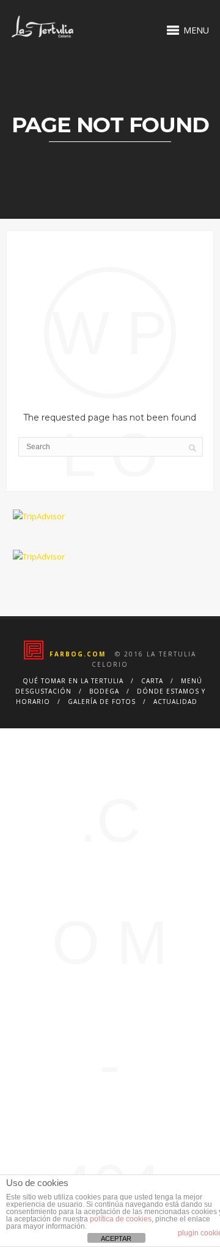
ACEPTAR (116, 1238)
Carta (152, 681)
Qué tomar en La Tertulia (73, 681)
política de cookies (121, 1219)
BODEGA (104, 691)
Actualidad (175, 701)
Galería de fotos (102, 701)
